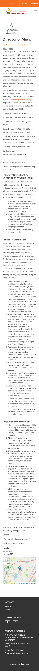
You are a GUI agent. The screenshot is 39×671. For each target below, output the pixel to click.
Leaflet (15, 583)
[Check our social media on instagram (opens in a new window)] (12, 4)
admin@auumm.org (19, 653)
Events (7, 610)
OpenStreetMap (23, 583)
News (7, 606)
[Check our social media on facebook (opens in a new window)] (7, 4)
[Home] (16, 11)
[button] (19, 568)
